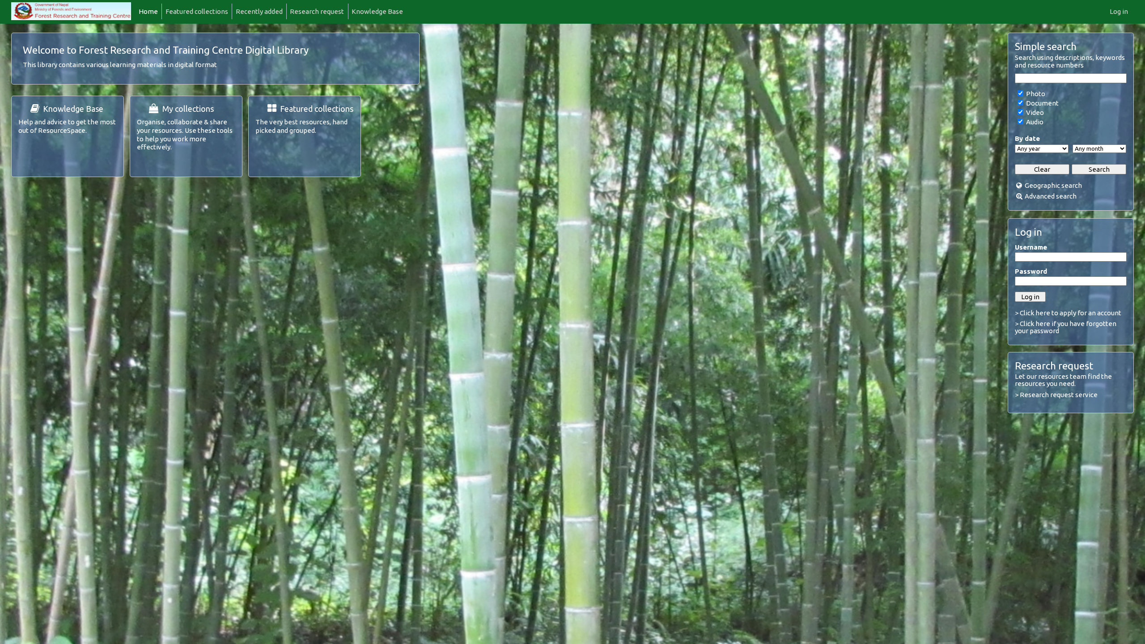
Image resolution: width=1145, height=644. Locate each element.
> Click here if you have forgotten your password (1065, 327)
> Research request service (1056, 394)
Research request (317, 11)
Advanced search (1051, 196)
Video (1034, 112)
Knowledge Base (377, 11)
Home (148, 11)
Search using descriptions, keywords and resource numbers (1070, 61)
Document (1042, 103)
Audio (1034, 122)
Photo (1035, 93)
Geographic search (1053, 185)
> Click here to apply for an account (1068, 313)
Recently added (259, 11)
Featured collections (196, 11)
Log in (1119, 11)
